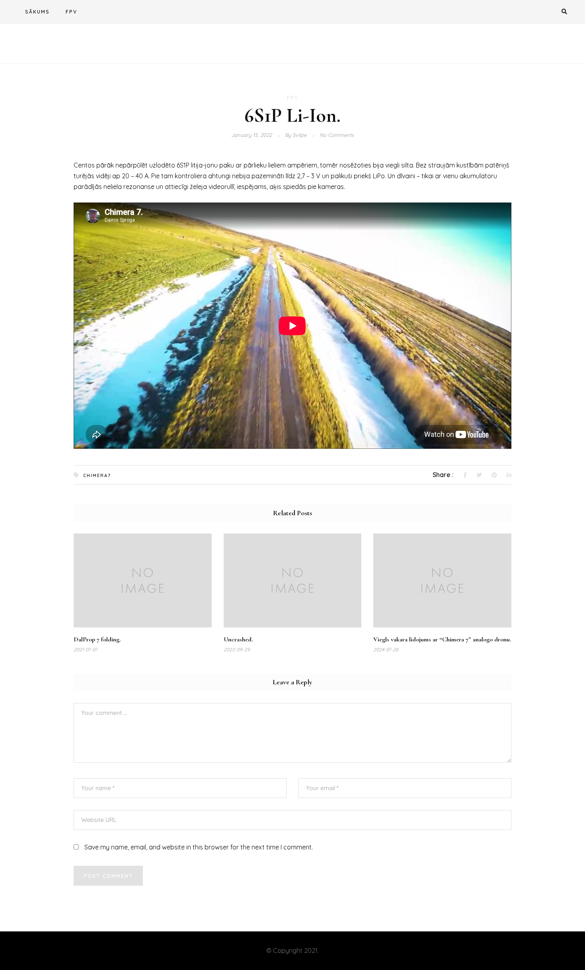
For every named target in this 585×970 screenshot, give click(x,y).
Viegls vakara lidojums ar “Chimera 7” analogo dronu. (442, 639)
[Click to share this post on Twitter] (479, 475)
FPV (71, 12)
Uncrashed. (238, 639)
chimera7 (97, 475)
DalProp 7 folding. (97, 639)
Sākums (37, 12)
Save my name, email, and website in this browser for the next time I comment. (198, 847)
